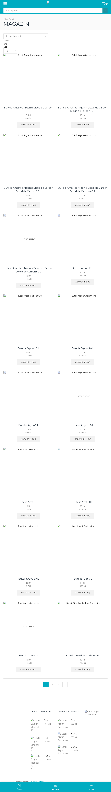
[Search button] (105, 10)
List (5, 46)
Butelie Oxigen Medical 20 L (47, 756)
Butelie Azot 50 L (28, 655)
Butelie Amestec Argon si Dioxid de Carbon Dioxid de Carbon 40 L (82, 189)
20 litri (28, 195)
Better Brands (37, 781)
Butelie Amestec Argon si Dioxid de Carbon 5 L (28, 109)
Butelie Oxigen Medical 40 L (47, 738)
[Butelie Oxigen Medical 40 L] (36, 744)
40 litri (82, 195)
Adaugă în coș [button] (28, 125)
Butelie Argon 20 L (28, 348)
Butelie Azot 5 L (83, 578)
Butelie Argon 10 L (82, 268)
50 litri (28, 275)
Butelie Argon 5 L (28, 425)
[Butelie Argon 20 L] (63, 750)
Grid (5, 43)
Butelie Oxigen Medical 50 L (47, 720)
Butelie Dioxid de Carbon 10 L (83, 655)
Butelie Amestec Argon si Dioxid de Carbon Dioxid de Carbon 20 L (28, 189)
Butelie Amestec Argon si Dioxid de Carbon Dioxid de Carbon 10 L (82, 109)
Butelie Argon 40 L (83, 348)
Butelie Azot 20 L (83, 502)
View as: (7, 40)
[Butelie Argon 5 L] (63, 724)
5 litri (28, 115)
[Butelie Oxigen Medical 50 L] (36, 726)
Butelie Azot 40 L (28, 578)
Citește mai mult (28, 285)
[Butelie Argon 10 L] (63, 737)
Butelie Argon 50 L (83, 425)
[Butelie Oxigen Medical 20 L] (36, 761)
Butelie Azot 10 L (28, 502)
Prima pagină (9, 19)
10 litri (82, 115)
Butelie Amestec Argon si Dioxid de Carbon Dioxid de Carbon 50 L (28, 270)
